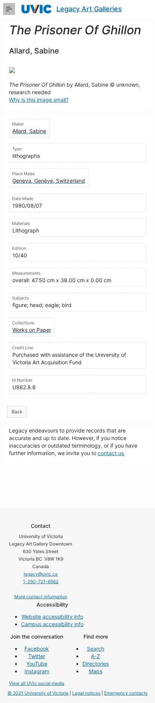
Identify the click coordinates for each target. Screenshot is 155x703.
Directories (95, 663)
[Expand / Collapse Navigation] (9, 9)
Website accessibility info (52, 616)
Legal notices (86, 693)
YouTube (36, 663)
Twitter (36, 656)
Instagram (36, 671)
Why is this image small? (38, 99)
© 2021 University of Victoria (38, 693)
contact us (111, 453)
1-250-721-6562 (40, 581)
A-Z (95, 656)
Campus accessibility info (52, 624)
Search (95, 648)
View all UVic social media (36, 683)
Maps (95, 671)
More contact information (40, 596)
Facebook (36, 648)
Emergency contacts (125, 693)
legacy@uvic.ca (41, 574)
